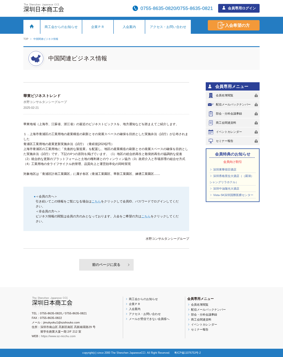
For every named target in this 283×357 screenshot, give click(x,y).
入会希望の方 (237, 25)
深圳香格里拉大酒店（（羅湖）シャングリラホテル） (231, 179)
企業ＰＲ (97, 27)
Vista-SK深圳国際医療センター (232, 195)
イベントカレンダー (229, 131)
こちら (96, 201)
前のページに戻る (106, 265)
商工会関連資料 (226, 122)
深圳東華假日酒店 (224, 169)
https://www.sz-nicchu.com (58, 336)
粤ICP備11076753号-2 (187, 352)
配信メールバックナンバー (233, 104)
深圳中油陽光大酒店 (225, 188)
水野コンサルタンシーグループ (45, 102)
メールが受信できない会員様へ (148, 319)
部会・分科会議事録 (229, 113)
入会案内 (129, 27)
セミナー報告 (224, 141)
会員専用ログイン (241, 8)
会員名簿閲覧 (224, 95)
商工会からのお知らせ (61, 27)
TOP (25, 39)
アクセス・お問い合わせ (168, 27)
